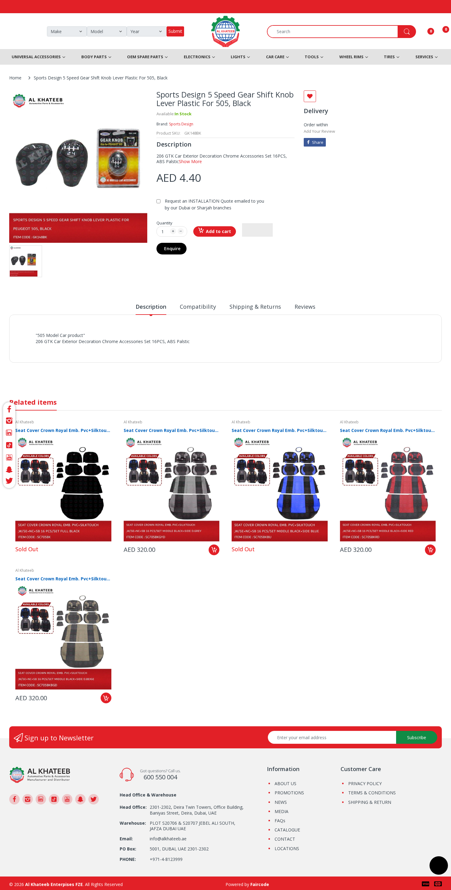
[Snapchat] (9, 469)
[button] (257, 230)
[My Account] (423, 31)
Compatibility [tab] (198, 306)
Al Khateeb (24, 422)
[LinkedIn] (9, 432)
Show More (190, 161)
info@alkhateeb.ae (168, 839)
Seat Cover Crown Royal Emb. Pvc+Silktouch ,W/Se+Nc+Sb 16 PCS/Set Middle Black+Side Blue (280, 430)
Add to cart (218, 231)
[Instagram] (9, 420)
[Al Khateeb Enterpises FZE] (40, 774)
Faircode (259, 884)
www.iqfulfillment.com (143, 348)
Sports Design (181, 124)
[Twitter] (9, 481)
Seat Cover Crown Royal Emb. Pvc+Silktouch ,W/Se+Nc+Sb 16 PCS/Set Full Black (63, 430)
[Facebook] (9, 408)
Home (15, 78)
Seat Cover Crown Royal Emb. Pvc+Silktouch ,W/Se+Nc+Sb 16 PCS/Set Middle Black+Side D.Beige (63, 579)
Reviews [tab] (305, 306)
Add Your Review (319, 131)
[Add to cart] (214, 549)
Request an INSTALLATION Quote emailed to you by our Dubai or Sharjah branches (214, 204)
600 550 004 (160, 777)
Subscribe (416, 737)
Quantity (164, 223)
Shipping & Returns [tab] (255, 306)
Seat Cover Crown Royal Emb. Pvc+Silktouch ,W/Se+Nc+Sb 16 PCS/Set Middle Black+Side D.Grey (172, 430)
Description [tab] (151, 306)
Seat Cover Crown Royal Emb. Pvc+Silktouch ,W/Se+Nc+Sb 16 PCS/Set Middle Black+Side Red (388, 430)
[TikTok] (9, 445)
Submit (175, 31)
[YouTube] (9, 457)
